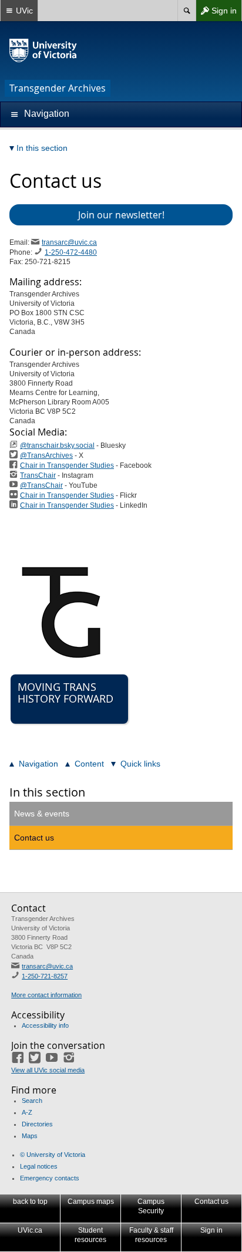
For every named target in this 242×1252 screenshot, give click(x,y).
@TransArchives (46, 455)
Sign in (216, 13)
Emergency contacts (49, 1178)
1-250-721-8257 (45, 976)
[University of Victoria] (43, 50)
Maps (30, 1135)
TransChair (38, 475)
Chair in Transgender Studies (67, 465)
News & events (41, 813)
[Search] (186, 10)
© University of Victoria (52, 1154)
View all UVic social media (48, 1070)
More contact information (46, 994)
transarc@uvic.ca (69, 242)
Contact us (34, 837)
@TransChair (41, 485)
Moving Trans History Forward (65, 693)
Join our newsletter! (121, 214)
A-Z (27, 1112)
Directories (37, 1124)
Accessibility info (45, 1025)
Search (32, 1100)
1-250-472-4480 (71, 252)
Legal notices (39, 1166)
